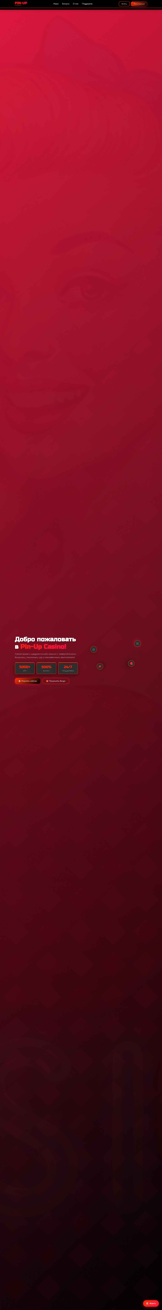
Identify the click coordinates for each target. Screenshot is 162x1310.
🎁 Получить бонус (55, 681)
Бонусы (65, 4)
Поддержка (87, 4)
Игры (56, 4)
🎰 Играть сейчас (28, 681)
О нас (75, 4)
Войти (124, 4)
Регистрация (139, 4)
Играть (153, 1303)
